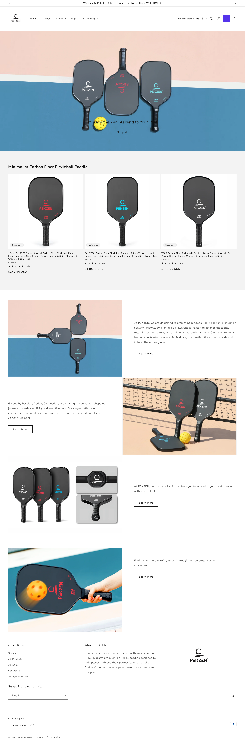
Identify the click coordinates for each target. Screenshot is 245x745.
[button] (211, 18)
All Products (15, 659)
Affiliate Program (18, 676)
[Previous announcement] (9, 3)
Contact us (14, 670)
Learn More (146, 353)
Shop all (122, 132)
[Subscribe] (64, 696)
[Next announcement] (235, 3)
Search (12, 653)
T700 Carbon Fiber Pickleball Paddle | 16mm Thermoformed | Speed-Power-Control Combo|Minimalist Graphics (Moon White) (199, 255)
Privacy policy (53, 737)
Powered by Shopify (34, 737)
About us (13, 664)
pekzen (20, 737)
